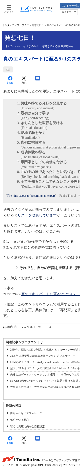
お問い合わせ (53, 465)
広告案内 (37, 465)
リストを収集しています (37, 215)
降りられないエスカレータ (26, 413)
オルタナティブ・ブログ (15, 25)
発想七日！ (38, 25)
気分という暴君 (19, 419)
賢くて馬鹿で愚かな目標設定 (27, 426)
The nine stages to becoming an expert (31, 195)
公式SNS (25, 465)
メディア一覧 (10, 465)
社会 (8, 69)
